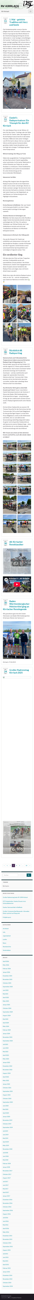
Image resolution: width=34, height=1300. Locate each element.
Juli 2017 (5, 1181)
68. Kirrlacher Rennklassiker (16, 543)
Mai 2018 (5, 1160)
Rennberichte (7, 946)
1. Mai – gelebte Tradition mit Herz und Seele (18, 22)
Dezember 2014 (7, 1275)
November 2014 (7, 1279)
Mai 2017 (5, 1189)
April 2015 (6, 1264)
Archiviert (6, 928)
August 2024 (7, 1015)
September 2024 (8, 1012)
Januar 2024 (6, 1033)
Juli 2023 (5, 1044)
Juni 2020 (5, 1106)
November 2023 (7, 1037)
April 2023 (6, 1055)
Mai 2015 (5, 1261)
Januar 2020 (6, 1116)
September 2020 (8, 1102)
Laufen (5, 939)
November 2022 (7, 1069)
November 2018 (7, 1149)
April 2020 (6, 1113)
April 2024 (6, 1022)
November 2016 (7, 1203)
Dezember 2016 (7, 1199)
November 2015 (7, 1239)
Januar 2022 (6, 1084)
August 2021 (7, 1095)
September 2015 (8, 1246)
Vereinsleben (7, 950)
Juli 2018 (5, 1152)
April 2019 (6, 1142)
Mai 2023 (5, 1051)
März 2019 (6, 1145)
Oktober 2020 (7, 1098)
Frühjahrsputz (7, 917)
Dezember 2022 (7, 1066)
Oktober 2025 (7, 983)
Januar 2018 (6, 1167)
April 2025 (6, 997)
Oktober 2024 (7, 1008)
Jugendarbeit (7, 936)
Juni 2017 (5, 1185)
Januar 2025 (6, 1004)
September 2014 (8, 1286)
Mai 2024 (5, 1019)
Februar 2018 (7, 1163)
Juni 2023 (5, 1048)
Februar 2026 (7, 968)
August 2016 (7, 1214)
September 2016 (8, 1210)
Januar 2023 (6, 1062)
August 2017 (7, 1178)
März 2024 (6, 1026)
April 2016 (6, 1228)
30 (26, 865)
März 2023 (6, 1059)
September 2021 (8, 1091)
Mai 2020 (5, 1109)
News (4, 943)
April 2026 (6, 961)
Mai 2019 (5, 1138)
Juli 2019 (5, 1131)
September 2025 (8, 986)
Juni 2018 (5, 1156)
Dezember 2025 (7, 976)
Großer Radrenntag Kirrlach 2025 (19, 671)
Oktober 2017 (7, 1174)
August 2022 (7, 1073)
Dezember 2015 (7, 1235)
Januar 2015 (6, 1272)
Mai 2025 (5, 994)
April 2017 (6, 1192)
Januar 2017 (6, 1196)
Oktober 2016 (7, 1207)
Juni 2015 (5, 1257)
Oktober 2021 (7, 1087)
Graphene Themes (16, 1297)
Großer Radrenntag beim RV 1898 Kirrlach (15, 897)
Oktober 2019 (7, 1124)
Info (4, 932)
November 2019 (7, 1120)
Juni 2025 (5, 990)
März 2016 (6, 1232)
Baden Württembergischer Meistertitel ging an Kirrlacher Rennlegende (16, 605)
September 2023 (8, 1041)
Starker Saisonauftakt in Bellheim (12, 907)
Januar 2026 (6, 972)
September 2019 (8, 1127)
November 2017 (7, 1170)
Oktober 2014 (7, 1282)
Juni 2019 (5, 1134)
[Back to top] (29, 1295)
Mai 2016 (5, 1225)
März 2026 (6, 965)
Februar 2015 (7, 1268)
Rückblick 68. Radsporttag (15, 351)
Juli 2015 (5, 1254)
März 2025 (6, 1001)
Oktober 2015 (7, 1243)
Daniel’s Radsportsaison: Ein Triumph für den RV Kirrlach (16, 121)
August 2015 (7, 1250)
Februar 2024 (7, 1030)
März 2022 (6, 1080)
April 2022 (6, 1077)
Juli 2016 (5, 1217)
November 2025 (7, 979)
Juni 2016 (5, 1221)
